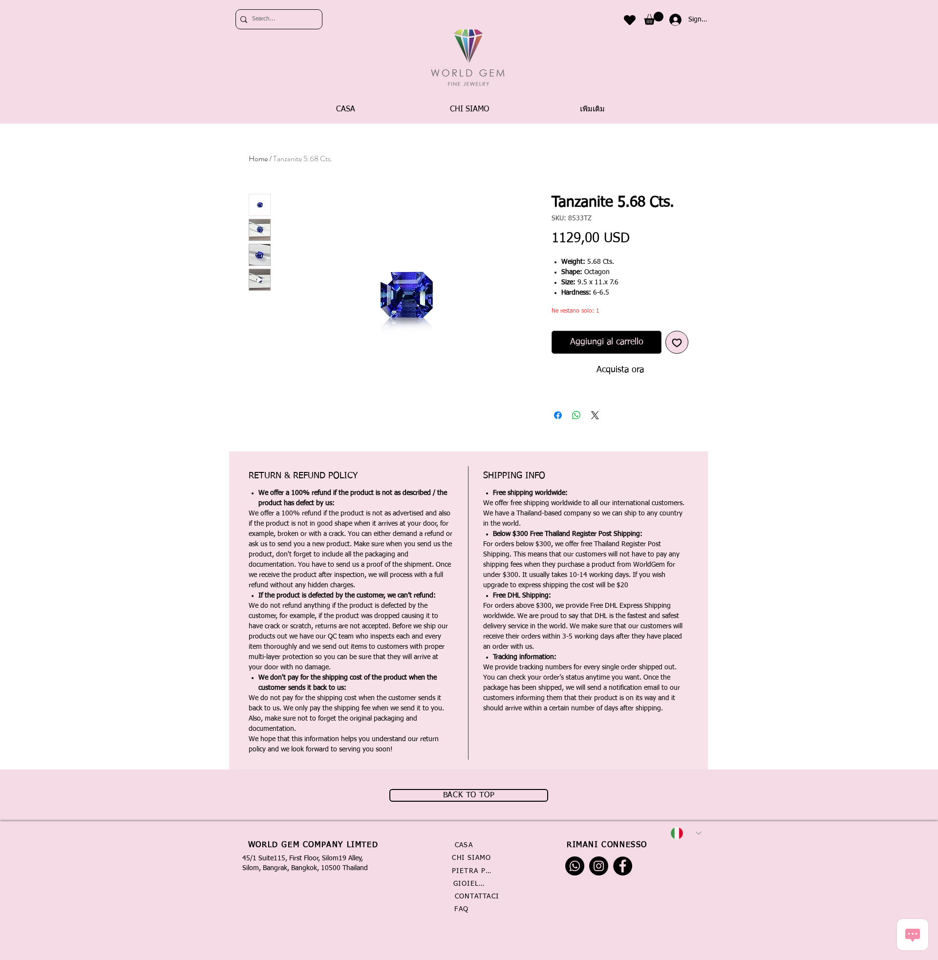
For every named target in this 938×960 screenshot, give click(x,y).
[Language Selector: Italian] (685, 833)
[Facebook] (622, 865)
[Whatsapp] (574, 865)
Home (258, 158)
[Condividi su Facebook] (558, 415)
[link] (653, 18)
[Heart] (629, 19)
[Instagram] (598, 865)
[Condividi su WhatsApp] (576, 415)
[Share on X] (595, 415)
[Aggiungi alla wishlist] (676, 342)
